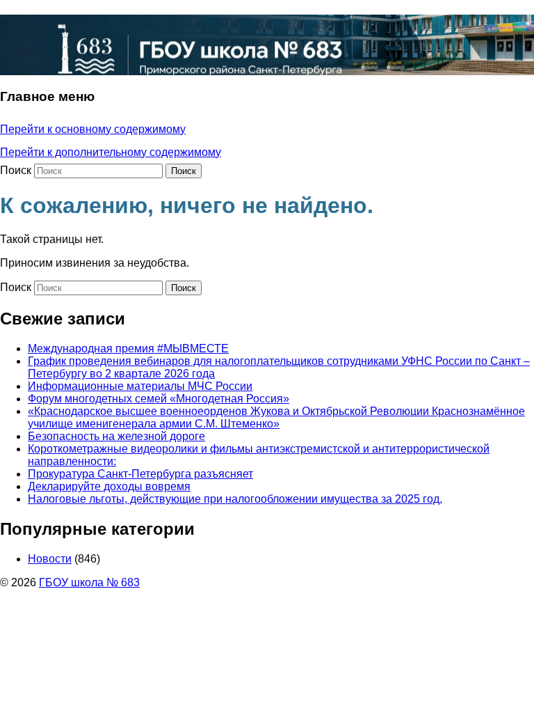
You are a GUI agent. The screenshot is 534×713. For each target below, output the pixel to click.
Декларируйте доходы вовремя (109, 486)
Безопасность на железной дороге (116, 436)
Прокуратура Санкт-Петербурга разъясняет (140, 474)
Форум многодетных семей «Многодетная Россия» (158, 399)
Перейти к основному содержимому (93, 129)
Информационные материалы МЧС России (140, 386)
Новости (50, 559)
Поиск (15, 170)
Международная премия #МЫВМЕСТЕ (128, 348)
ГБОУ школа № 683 (89, 582)
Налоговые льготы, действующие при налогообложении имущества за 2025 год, (235, 499)
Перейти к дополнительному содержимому (110, 152)
